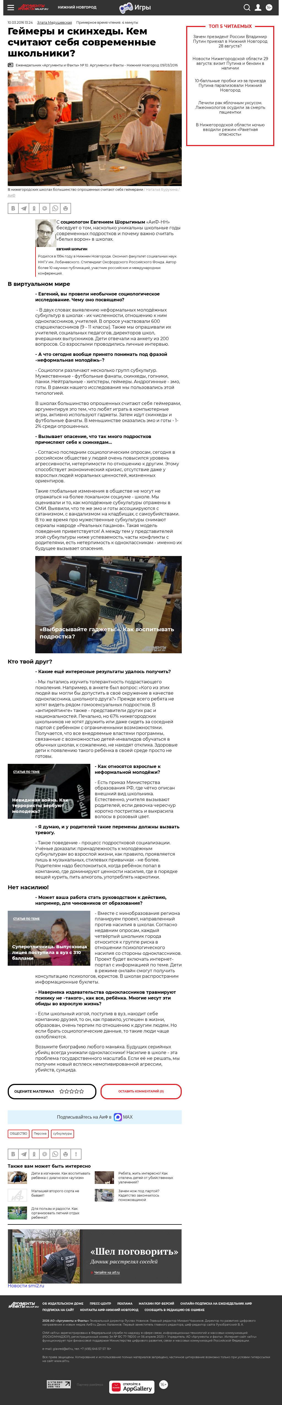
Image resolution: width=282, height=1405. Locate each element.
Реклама (124, 1303)
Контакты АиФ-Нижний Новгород (109, 1310)
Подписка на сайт (58, 1310)
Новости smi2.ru (26, 1285)
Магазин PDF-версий (156, 1303)
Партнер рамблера (90, 1384)
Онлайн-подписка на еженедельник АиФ (216, 1303)
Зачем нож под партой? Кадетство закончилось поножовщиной (138, 1195)
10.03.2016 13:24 (20, 22)
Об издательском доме (62, 1303)
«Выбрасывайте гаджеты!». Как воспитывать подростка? (107, 633)
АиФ (11, 195)
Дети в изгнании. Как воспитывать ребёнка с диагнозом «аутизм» (60, 1175)
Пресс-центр (100, 1303)
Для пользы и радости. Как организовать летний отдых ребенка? (55, 1213)
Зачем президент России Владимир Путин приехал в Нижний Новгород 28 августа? (230, 41)
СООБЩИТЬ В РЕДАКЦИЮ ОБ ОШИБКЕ (175, 1310)
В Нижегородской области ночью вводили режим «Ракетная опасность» (230, 130)
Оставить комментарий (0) (141, 1091)
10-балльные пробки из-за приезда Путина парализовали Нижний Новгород (230, 86)
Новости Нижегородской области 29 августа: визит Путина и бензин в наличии (230, 64)
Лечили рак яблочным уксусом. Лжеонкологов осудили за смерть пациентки (230, 108)
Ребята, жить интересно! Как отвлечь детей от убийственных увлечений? (145, 1177)
